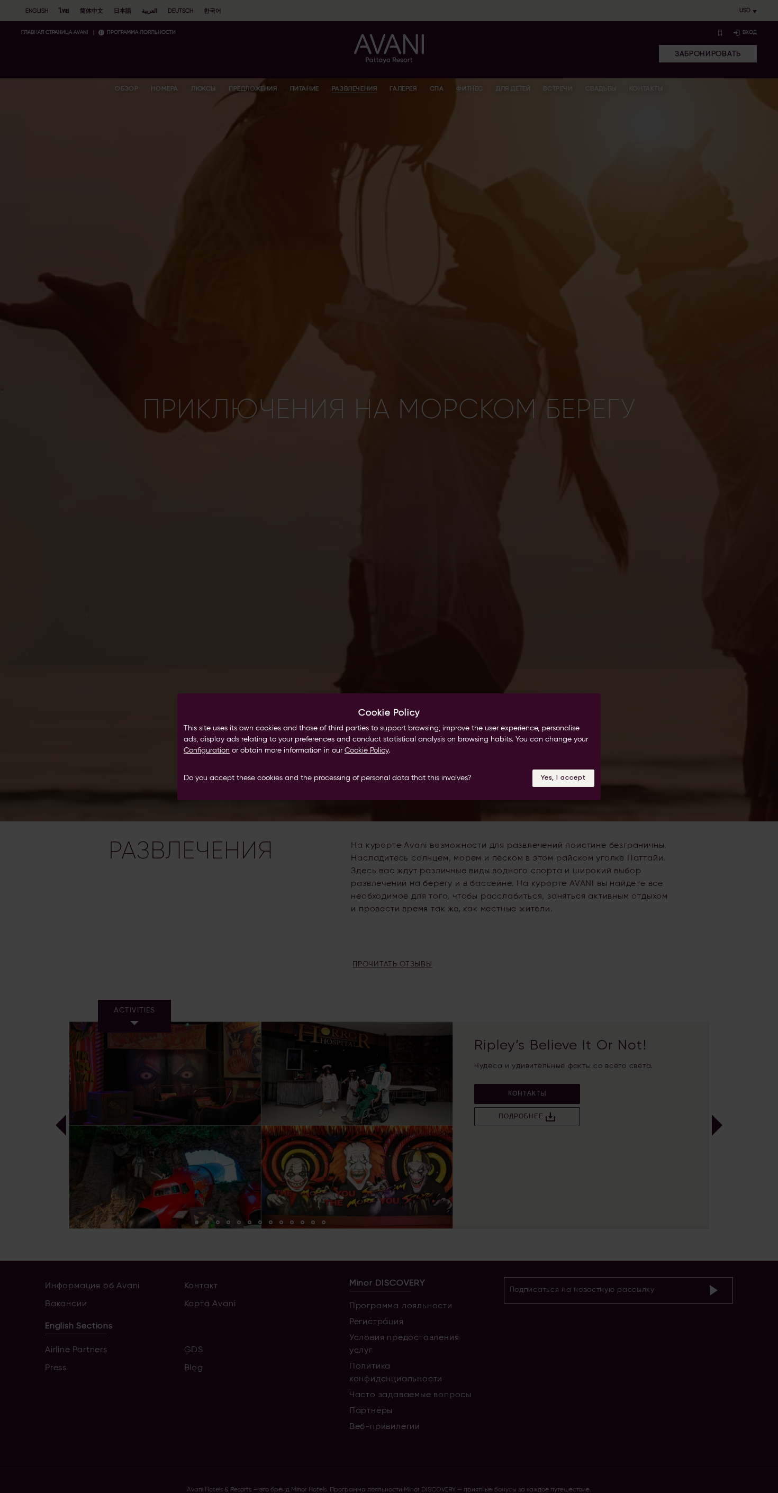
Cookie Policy (366, 750)
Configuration (207, 750)
